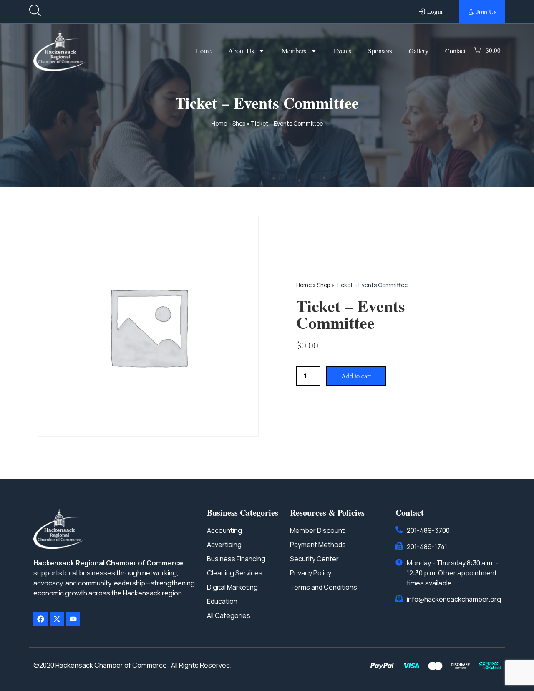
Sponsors (380, 50)
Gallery (418, 50)
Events (342, 50)
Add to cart (356, 375)
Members (294, 50)
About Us (241, 50)
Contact (455, 50)
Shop (238, 123)
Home (203, 50)
